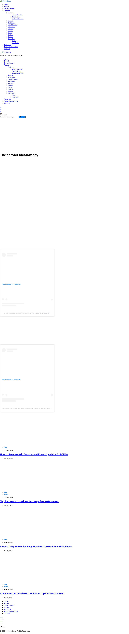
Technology (11, 23)
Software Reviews (17, 19)
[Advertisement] (64, 137)
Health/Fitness (12, 25)
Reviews (10, 13)
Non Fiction (15, 43)
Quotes (10, 37)
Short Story (11, 39)
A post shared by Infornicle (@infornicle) (16, 313)
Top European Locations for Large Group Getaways (29, 501)
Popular (7, 11)
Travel (6, 7)
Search (22, 117)
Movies (10, 31)
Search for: (3, 115)
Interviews (11, 27)
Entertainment (9, 9)
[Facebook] (0, 111)
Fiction (14, 41)
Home (6, 5)
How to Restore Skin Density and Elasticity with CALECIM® (34, 454)
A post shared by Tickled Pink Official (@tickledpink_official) (20, 408)
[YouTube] (0, 109)
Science (10, 21)
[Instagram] (0, 107)
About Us (7, 45)
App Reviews (16, 17)
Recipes (10, 35)
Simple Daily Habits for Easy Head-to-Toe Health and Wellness (36, 546)
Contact (7, 49)
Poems (10, 33)
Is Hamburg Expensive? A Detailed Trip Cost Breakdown (32, 593)
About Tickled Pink (11, 47)
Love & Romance (17, 15)
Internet (10, 29)
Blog (5, 447)
